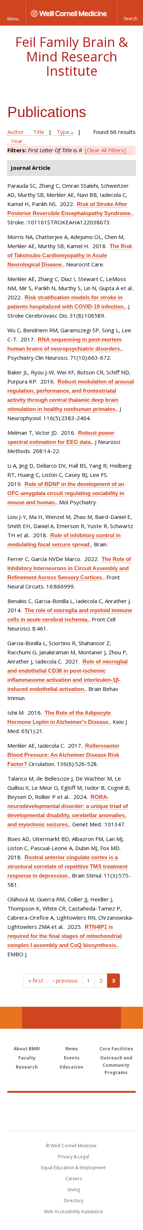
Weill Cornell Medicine (71, 1103)
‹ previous (65, 980)
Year (17, 141)
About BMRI (27, 1049)
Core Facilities (116, 1049)
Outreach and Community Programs (116, 1065)
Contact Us (132, 1018)
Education (71, 1067)
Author (15, 131)
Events (72, 1058)
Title (38, 131)
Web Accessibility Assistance (73, 1211)
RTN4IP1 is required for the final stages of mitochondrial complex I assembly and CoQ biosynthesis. (64, 936)
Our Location (11, 1018)
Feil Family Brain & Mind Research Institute (71, 56)
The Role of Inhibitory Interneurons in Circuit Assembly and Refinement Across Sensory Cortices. (69, 568)
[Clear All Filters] (105, 150)
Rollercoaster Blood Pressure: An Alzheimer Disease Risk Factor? (63, 755)
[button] (130, 13)
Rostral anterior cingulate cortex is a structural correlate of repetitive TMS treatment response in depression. (67, 866)
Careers (73, 1178)
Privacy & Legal (73, 1157)
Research (27, 1067)
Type (63, 131)
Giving (73, 1189)
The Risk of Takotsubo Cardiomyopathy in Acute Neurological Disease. (69, 255)
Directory (73, 1200)
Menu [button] (13, 19)
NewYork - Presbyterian (71, 1119)
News (71, 1049)
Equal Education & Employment (73, 1167)
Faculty (27, 1058)
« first (35, 980)
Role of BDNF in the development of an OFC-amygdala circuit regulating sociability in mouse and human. (65, 493)
